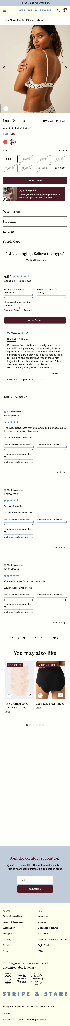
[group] (35, 276)
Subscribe (35, 888)
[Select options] (29, 695)
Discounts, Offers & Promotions (52, 939)
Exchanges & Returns (48, 927)
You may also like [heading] (35, 653)
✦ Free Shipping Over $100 (35, 2)
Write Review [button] (35, 320)
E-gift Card (43, 945)
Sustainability (9, 927)
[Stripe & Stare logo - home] (35, 10)
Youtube (52, 1006)
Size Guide (43, 933)
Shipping (42, 922)
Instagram (8, 1006)
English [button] (56, 372)
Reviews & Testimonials (13, 922)
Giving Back (8, 933)
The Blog (7, 939)
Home (6, 20)
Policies (6, 1013)
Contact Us (43, 916)
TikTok (30, 1006)
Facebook (40, 1006)
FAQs (40, 951)
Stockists (7, 945)
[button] (64, 10)
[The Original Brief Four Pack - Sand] (19, 680)
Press (5, 951)
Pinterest (19, 1006)
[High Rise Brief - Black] (50, 680)
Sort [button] (7, 396)
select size (35, 180)
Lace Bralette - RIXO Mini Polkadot (27, 20)
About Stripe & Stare (12, 916)
